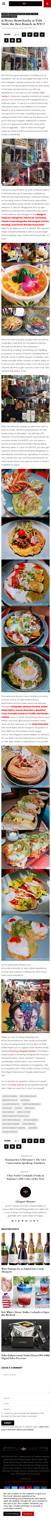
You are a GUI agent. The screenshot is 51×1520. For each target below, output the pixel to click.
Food (28, 14)
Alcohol (4, 14)
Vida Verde (33, 1128)
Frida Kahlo (29, 1108)
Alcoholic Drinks (10, 1096)
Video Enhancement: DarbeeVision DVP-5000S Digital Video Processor (25, 1357)
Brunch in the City (10, 1100)
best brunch (18, 1084)
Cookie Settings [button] (12, 1513)
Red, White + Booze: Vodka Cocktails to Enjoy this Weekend (25, 1314)
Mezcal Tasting (23, 1112)
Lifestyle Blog (8, 1112)
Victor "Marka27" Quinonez (14, 1128)
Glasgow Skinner (11, 28)
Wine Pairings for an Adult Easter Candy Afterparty (22, 1270)
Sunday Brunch (28, 1124)
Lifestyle (35, 14)
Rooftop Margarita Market (23, 1051)
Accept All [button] (28, 1513)
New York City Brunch (11, 1120)
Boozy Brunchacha (28, 1096)
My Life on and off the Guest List (16, 1116)
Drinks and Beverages (17, 14)
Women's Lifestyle (10, 1132)
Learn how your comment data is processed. (25, 1428)
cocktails (25, 1100)
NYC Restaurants (31, 1120)
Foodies (18, 1108)
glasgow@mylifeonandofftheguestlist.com (25, 1481)
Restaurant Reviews (9, 16)
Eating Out (7, 1108)
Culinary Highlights (11, 1104)
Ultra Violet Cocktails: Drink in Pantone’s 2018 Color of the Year (25, 1177)
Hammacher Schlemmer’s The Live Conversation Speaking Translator (25, 1161)
